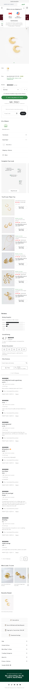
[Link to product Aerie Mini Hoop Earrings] (8, 260)
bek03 (3, 451)
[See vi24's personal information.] (5, 545)
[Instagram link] (8, 684)
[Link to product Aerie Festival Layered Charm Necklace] (8, 243)
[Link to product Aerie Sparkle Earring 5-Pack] (8, 278)
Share (6, 155)
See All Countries (14, 20)
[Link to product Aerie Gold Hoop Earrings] (8, 207)
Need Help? (5, 139)
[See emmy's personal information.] (6, 402)
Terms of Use (18, 25)
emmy (3, 402)
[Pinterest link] (17, 684)
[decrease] (23, 89)
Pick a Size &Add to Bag (21, 207)
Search (23, 113)
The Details (5, 135)
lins (3, 521)
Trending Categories (7, 653)
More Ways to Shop (7, 649)
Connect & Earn (6, 645)
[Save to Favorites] (26, 29)
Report (17, 394)
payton (4, 382)
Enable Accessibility (14, 1)
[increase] (26, 89)
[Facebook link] (14, 684)
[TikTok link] (11, 684)
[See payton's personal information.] (6, 382)
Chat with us (8, 144)
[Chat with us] (3, 144)
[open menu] (2, 8)
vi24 (3, 545)
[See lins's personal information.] (5, 521)
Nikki (3, 473)
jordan (3, 426)
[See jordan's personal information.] (6, 426)
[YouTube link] (20, 684)
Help (3, 641)
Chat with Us (15, 620)
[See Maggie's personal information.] (7, 495)
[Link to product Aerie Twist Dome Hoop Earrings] (8, 225)
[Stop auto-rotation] (27, 18)
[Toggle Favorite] (12, 201)
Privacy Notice (11, 25)
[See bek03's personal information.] (6, 451)
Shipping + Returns (7, 150)
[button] (10, 15)
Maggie (4, 495)
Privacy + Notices (6, 661)
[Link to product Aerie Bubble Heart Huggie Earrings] (8, 296)
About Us (4, 657)
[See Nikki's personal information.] (6, 473)
